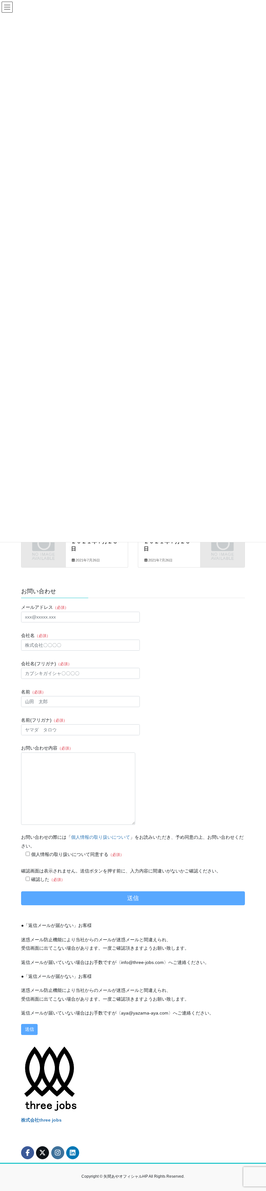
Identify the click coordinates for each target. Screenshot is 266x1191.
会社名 (35, 635)
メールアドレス (44, 607)
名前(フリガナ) (44, 720)
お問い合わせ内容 (47, 748)
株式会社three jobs (41, 1120)
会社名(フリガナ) (46, 663)
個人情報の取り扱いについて (100, 837)
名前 (33, 691)
